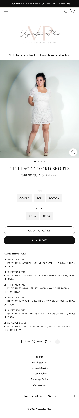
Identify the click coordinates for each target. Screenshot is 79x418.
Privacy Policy (39, 373)
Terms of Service (39, 368)
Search (39, 356)
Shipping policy (39, 362)
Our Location (39, 385)
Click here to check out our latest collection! (39, 55)
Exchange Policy (39, 379)
